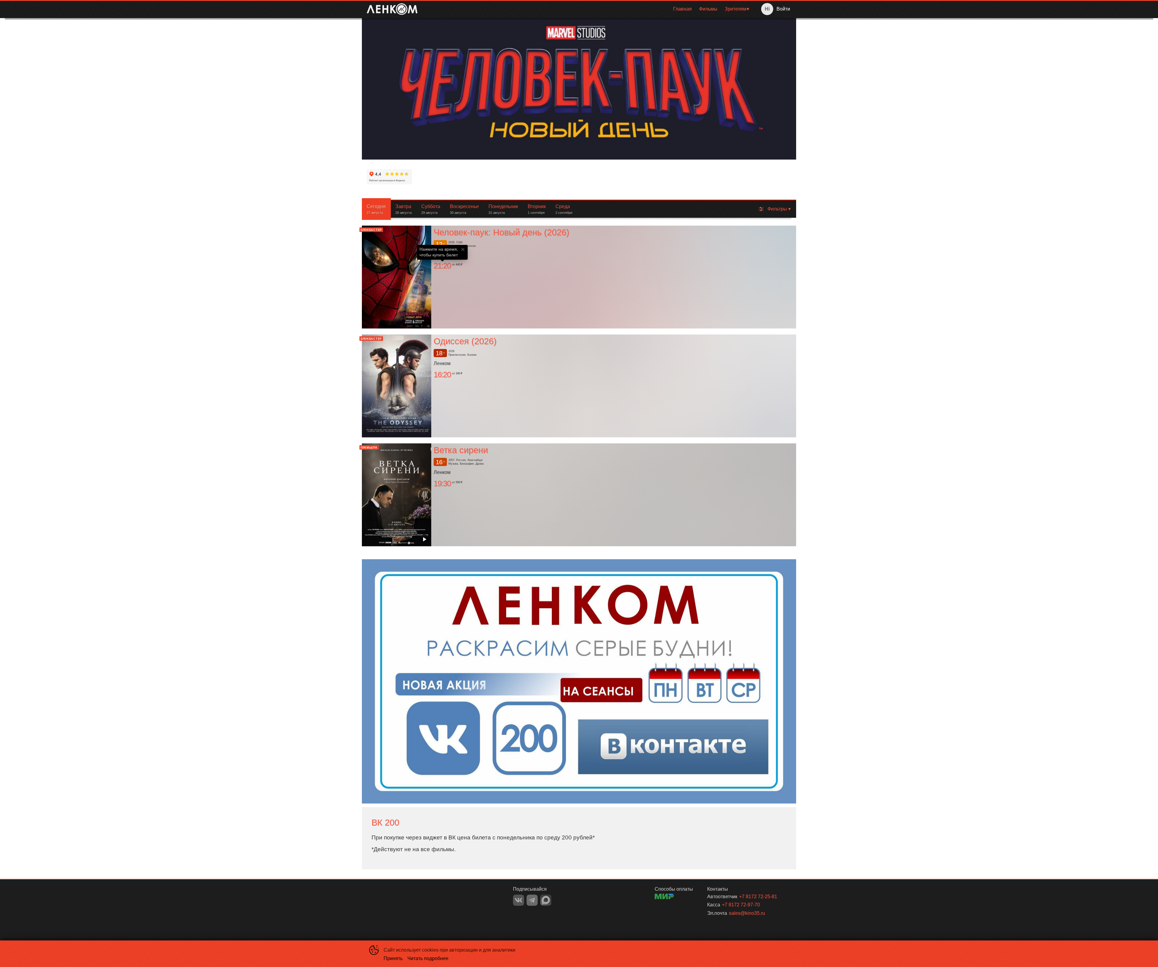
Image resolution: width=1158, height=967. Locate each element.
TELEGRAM (532, 900)
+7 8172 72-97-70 (741, 904)
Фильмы (708, 8)
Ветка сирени (461, 450)
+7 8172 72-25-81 (758, 896)
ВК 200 (385, 822)
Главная (682, 8)
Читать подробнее (427, 958)
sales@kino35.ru (747, 913)
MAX (546, 900)
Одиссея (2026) (465, 341)
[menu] (587, 9)
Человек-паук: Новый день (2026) (501, 232)
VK (518, 900)
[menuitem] (682, 9)
